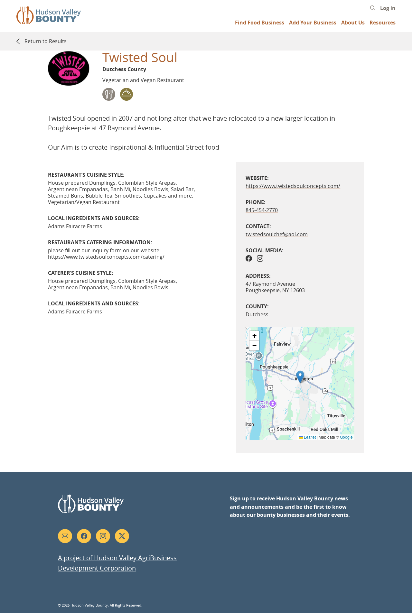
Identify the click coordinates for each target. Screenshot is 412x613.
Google (346, 437)
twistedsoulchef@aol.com (277, 234)
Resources (383, 22)
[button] (300, 377)
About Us (353, 22)
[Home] (48, 20)
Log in (388, 8)
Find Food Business (259, 22)
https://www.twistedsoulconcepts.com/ (293, 186)
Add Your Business (312, 22)
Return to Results (45, 41)
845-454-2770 (262, 210)
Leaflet (309, 437)
